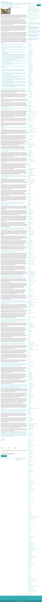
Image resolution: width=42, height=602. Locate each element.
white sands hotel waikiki (32, 581)
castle (29, 167)
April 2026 (29, 48)
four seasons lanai (31, 231)
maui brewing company (31, 385)
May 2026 (29, 47)
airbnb (29, 104)
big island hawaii (30, 155)
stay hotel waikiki (30, 499)
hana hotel (29, 250)
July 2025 (29, 59)
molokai (29, 399)
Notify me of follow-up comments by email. (8, 453)
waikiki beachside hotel (31, 549)
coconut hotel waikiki (31, 182)
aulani (29, 134)
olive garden (30, 421)
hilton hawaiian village (31, 273)
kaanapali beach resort (31, 327)
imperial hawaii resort (31, 312)
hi (28, 265)
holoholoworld (4, 7)
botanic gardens (30, 159)
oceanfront (30, 417)
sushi (29, 506)
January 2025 (30, 66)
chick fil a (29, 176)
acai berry (29, 100)
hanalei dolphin (30, 253)
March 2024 (30, 77)
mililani (29, 393)
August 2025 (30, 58)
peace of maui (30, 439)
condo (29, 185)
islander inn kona (31, 317)
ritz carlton (30, 466)
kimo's (29, 352)
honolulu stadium (31, 283)
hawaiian (29, 259)
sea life (29, 476)
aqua (29, 116)
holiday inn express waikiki (32, 280)
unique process (6, 436)
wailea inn (29, 566)
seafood (29, 477)
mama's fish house (31, 377)
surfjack (29, 505)
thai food (29, 513)
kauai (29, 341)
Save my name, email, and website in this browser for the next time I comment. (14, 450)
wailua (29, 567)
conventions (30, 186)
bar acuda (29, 138)
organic (9, 435)
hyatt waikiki (30, 306)
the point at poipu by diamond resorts (34, 516)
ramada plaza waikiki (31, 459)
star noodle (30, 497)
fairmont (29, 215)
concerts (29, 184)
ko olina (29, 355)
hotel (29, 287)
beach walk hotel (30, 144)
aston (29, 123)
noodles (29, 414)
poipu (29, 446)
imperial (29, 311)
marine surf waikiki (31, 379)
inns (28, 316)
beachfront (30, 146)
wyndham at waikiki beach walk (33, 586)
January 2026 (30, 52)
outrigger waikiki (30, 424)
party (29, 437)
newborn (29, 411)
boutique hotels (30, 160)
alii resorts (29, 108)
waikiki (29, 541)
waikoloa (29, 560)
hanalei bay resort (31, 252)
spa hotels (29, 493)
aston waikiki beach (31, 131)
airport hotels (30, 105)
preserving (20, 435)
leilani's (29, 366)
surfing (29, 504)
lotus (29, 371)
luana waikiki (30, 373)
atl (28, 133)
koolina (29, 359)
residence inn (30, 461)
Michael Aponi (30, 30)
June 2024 (29, 74)
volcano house (30, 538)
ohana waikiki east (31, 418)
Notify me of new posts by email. (7, 454)
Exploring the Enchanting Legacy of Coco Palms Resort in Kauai (33, 14)
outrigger (29, 422)
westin (29, 574)
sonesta (29, 491)
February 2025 (30, 65)
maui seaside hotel (31, 388)
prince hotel (30, 449)
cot (28, 189)
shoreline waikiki (30, 490)
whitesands (30, 582)
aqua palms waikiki (31, 119)
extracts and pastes (18, 433)
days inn (29, 198)
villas (29, 534)
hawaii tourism (30, 258)
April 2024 (29, 76)
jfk (28, 320)
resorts (29, 463)
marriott (29, 380)
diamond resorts (30, 204)
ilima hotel (29, 310)
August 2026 (30, 44)
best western (30, 153)
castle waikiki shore (31, 169)
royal (29, 468)
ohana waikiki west (31, 419)
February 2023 (30, 92)
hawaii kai (29, 256)
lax (28, 364)
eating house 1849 (31, 211)
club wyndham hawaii (31, 179)
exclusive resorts (30, 213)
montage (29, 402)
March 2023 (30, 91)
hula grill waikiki (30, 296)
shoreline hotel (30, 488)
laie (28, 363)
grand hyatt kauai (31, 241)
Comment (3, 439)
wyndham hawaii (30, 587)
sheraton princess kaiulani (32, 483)
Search (29, 3)
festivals (29, 220)
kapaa (29, 338)
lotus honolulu (30, 372)
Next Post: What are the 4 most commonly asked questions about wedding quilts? (20, 458)
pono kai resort (30, 447)
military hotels (30, 394)
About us (13, 598)
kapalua (29, 339)
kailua (29, 332)
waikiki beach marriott (31, 543)
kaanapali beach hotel (31, 326)
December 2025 (30, 53)
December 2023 (30, 81)
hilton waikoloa (30, 275)
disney (29, 206)
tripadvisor (30, 523)
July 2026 (29, 45)
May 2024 (29, 75)
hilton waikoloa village (31, 276)
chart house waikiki (31, 171)
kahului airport (30, 331)
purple (29, 455)
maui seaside (30, 387)
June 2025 (29, 60)
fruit (28, 236)
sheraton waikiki (30, 484)
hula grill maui (30, 295)
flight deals (30, 227)
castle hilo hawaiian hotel (32, 168)
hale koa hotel (30, 244)
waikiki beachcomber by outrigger (33, 548)
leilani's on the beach (31, 367)
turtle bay (29, 526)
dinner (29, 205)
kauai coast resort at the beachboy (33, 345)
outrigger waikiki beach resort (33, 425)
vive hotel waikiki (30, 536)
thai (28, 511)
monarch (29, 401)
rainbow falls (30, 456)
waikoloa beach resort (31, 563)
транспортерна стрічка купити (33, 38)
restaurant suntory (31, 464)
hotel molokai (30, 288)
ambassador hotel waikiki (32, 112)
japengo (29, 319)
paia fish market (30, 432)
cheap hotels (30, 172)
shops (29, 486)
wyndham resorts (31, 588)
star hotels (29, 496)
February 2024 (30, 78)
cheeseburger (30, 174)
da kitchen (29, 193)
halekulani (29, 246)
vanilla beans (11, 436)
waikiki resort (30, 553)
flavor (22, 433)
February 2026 (30, 51)
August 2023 (30, 85)
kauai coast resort (31, 343)
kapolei (29, 340)
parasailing (30, 433)
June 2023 (29, 88)
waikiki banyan (30, 542)
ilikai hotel (29, 309)
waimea (29, 568)
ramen (29, 460)
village (29, 533)
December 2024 (30, 67)
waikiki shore (30, 555)
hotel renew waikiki (31, 290)
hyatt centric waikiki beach (32, 298)
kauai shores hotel (31, 348)
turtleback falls (30, 528)
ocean (29, 416)
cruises (29, 192)
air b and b (29, 103)
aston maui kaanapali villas (32, 129)
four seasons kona (31, 230)
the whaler (29, 518)
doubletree (30, 209)
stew (29, 501)
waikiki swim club (31, 557)
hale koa (29, 243)
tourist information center (32, 521)
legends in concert (31, 365)
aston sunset (30, 130)
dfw (28, 201)
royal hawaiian (30, 470)
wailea (29, 564)
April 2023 (29, 90)
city (28, 178)
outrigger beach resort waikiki (33, 423)
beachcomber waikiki (31, 145)
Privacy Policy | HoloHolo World (24, 598)
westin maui (30, 575)
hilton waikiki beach (31, 274)
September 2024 (30, 70)
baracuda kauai (30, 139)
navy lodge (30, 409)
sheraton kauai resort (31, 481)
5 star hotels (30, 97)
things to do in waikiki (31, 519)
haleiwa (29, 245)
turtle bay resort (30, 527)
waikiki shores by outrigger (32, 556)
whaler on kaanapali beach (32, 579)
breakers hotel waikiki (31, 161)
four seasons (30, 229)
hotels (29, 293)
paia (28, 431)
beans (29, 148)
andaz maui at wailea (31, 115)
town (29, 522)
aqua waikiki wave (31, 122)
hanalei (29, 251)
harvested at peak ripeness (17, 434)
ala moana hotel (30, 107)
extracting (12, 433)
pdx (28, 438)
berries (29, 149)
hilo (28, 267)
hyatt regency (30, 303)
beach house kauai (31, 142)
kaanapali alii (30, 323)
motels (29, 404)
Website (15, 447)
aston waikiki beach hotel (32, 132)
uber (29, 530)
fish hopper (30, 222)
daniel (29, 194)
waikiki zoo (30, 559)
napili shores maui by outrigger (33, 408)
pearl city (29, 440)
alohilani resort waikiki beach (32, 111)
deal (28, 199)
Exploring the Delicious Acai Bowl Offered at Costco (33, 40)
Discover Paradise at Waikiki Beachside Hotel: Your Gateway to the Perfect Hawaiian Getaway (34, 27)
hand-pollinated (10, 434)
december (29, 200)
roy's (29, 467)
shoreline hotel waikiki (31, 489)
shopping (29, 485)
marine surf (30, 378)
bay (28, 140)
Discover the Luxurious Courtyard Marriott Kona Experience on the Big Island (33, 11)
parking (29, 436)
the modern (30, 514)
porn (29, 22)
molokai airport (30, 400)
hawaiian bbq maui (31, 261)
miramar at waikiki (31, 395)
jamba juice (30, 318)
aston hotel (30, 125)
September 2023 (30, 84)
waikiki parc (30, 552)
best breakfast (30, 152)
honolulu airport (30, 282)
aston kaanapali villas (31, 126)
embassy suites (30, 212)
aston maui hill (30, 127)
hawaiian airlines (30, 260)
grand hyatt (30, 239)
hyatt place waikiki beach (32, 302)
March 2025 (30, 63)
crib (28, 191)
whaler (29, 578)
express (29, 214)
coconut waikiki (30, 183)
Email (8, 447)
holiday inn (30, 278)
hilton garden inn (31, 271)
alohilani (29, 109)
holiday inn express (31, 279)
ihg (28, 308)
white (29, 580)
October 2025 (30, 55)
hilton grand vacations (31, 272)
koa (28, 357)
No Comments (16, 7)
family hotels (30, 219)
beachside (29, 147)
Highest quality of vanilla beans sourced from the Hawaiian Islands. (12, 46)
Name (2, 447)
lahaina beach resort (31, 362)
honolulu (29, 281)
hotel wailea (30, 291)
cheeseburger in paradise (32, 175)
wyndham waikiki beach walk (32, 590)
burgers (29, 164)
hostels (29, 286)
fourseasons (30, 235)
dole (28, 207)
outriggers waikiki (31, 426)
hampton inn (30, 249)
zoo (28, 593)
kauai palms (30, 347)
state (29, 498)
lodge (29, 370)
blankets (29, 156)
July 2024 (29, 73)
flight (29, 226)
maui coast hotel (30, 386)
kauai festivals (30, 346)
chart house (30, 170)
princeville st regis (31, 454)
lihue (29, 369)
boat (29, 157)
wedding (29, 573)
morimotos (30, 403)
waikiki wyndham (31, 558)
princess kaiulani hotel (31, 452)
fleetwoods (30, 224)
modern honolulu (31, 397)
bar (28, 137)
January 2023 (30, 93)
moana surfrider (30, 396)
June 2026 (29, 46)
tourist (29, 520)
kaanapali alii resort (31, 324)
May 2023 (29, 89)
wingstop (29, 583)
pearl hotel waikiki (31, 441)
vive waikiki (30, 537)
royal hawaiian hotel (31, 471)
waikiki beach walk (31, 545)
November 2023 (30, 82)
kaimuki (29, 333)
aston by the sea (30, 124)
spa (28, 492)
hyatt (29, 297)
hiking (29, 266)
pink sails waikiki (30, 444)
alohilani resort (30, 110)
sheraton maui (30, 482)
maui (29, 381)
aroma (16, 432)
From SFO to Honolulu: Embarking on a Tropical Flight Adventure (34, 18)
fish (28, 221)
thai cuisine (30, 512)
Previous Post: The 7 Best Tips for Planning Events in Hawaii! (6, 458)
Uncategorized (7, 432)
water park (30, 572)
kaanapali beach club (31, 325)
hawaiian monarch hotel (32, 264)
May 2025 (29, 61)
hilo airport (30, 268)
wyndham (29, 585)
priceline (29, 448)
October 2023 (30, 83)
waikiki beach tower (31, 544)
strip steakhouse (30, 503)
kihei (29, 351)
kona (29, 358)
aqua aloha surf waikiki (31, 117)
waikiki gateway (30, 550)
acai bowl (29, 101)
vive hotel (29, 535)
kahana (29, 328)
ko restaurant (30, 356)
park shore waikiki (31, 434)
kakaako (29, 334)
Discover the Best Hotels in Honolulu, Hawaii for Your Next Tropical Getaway (34, 23)
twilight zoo (30, 529)
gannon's (29, 237)
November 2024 (30, 68)
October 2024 (30, 69)
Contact (17, 598)
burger (29, 163)
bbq (28, 141)
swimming (29, 507)
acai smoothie (30, 102)
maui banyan (30, 382)
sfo (28, 478)
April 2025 (29, 62)
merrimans (30, 392)
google (29, 238)
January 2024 (30, 80)
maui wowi (30, 389)
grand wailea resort (31, 242)
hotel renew (30, 289)
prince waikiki (30, 451)
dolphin (29, 208)
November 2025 (30, 54)
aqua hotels (30, 118)
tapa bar (29, 508)
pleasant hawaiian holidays (32, 445)
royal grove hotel (30, 469)
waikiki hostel (30, 551)
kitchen (29, 354)
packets (29, 430)
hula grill (29, 294)
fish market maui (30, 223)
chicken (29, 177)
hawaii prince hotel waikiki (32, 257)
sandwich (29, 474)
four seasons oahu (31, 234)
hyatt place (30, 301)
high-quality (6, 435)
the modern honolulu (31, 515)
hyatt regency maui (31, 304)
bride (29, 162)
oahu (29, 415)
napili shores (30, 407)
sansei (29, 475)
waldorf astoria (30, 570)
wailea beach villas (31, 565)
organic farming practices (15, 435)
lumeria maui (30, 374)
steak (29, 500)
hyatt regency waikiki (31, 305)
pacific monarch (30, 429)
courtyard (29, 190)
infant (29, 313)
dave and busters (31, 197)
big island (29, 154)
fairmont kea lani (30, 216)
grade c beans (5, 434)
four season (30, 228)
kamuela (29, 335)
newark (29, 410)
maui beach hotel (31, 384)
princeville (29, 453)
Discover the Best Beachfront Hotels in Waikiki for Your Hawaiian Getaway (34, 9)
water (29, 571)
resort (29, 462)
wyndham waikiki (31, 589)
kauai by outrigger (31, 342)
